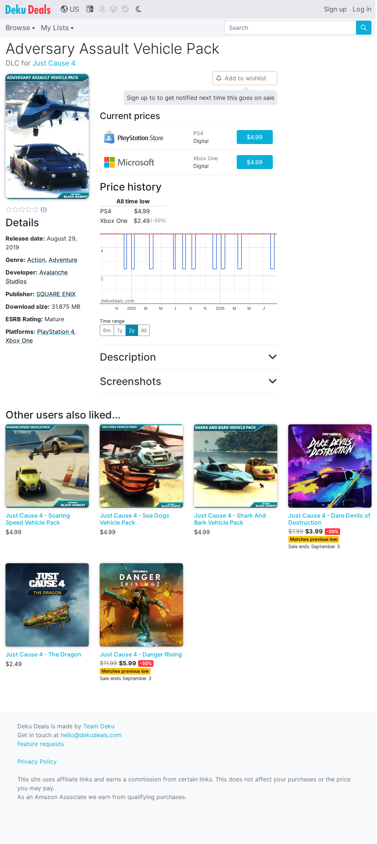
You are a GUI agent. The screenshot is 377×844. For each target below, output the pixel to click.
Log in (362, 9)
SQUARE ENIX (55, 294)
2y (132, 330)
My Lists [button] (56, 27)
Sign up (335, 9)
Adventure (63, 259)
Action (36, 259)
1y (120, 330)
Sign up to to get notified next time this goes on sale (200, 97)
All (144, 330)
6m (107, 330)
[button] (26, 209)
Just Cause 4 (53, 63)
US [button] (70, 9)
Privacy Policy (37, 761)
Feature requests (40, 743)
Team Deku (98, 726)
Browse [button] (19, 27)
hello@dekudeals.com (91, 735)
